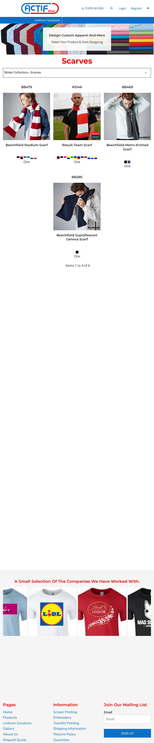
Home (7, 712)
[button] (47, 20)
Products (10, 717)
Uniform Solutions (17, 723)
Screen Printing (65, 712)
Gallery (8, 728)
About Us (10, 734)
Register (136, 8)
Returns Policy (64, 734)
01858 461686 (94, 8)
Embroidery (62, 717)
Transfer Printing (66, 723)
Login (122, 8)
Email (108, 712)
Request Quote (14, 740)
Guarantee (61, 740)
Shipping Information (69, 728)
